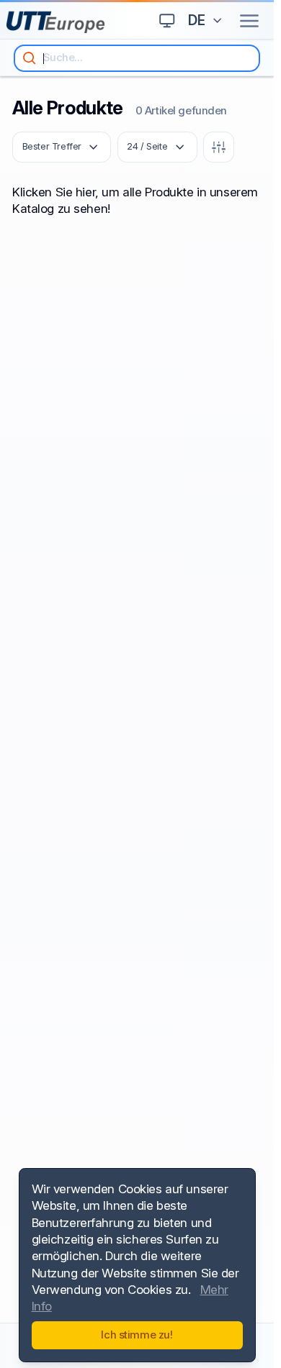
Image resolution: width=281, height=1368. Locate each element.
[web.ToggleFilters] (218, 147)
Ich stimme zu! (136, 1334)
